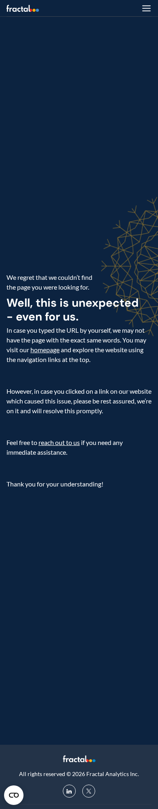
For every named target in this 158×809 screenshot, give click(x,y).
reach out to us (59, 442)
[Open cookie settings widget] (13, 795)
